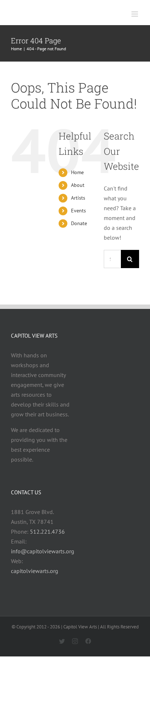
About (77, 185)
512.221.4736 (47, 531)
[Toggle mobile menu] (135, 14)
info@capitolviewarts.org (42, 551)
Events (78, 210)
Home (77, 172)
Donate (79, 223)
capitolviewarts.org (34, 570)
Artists (78, 198)
